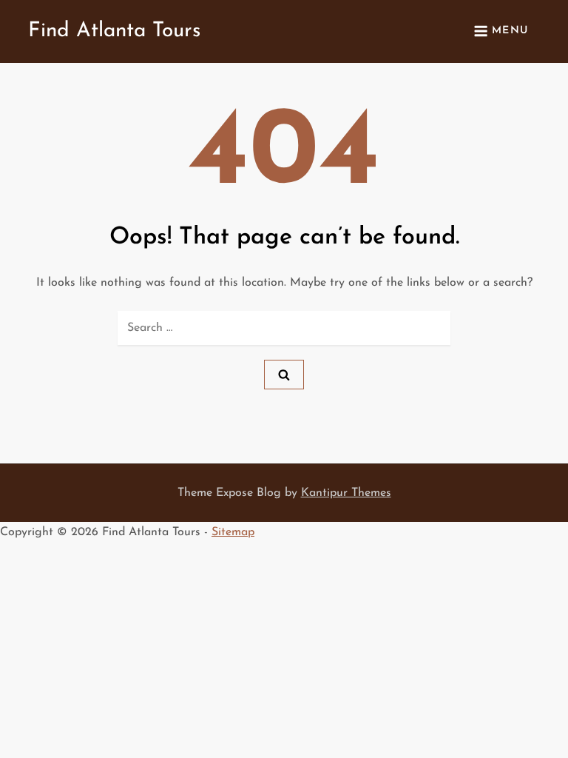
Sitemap (233, 532)
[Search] (284, 374)
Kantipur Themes (346, 493)
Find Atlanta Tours (114, 31)
